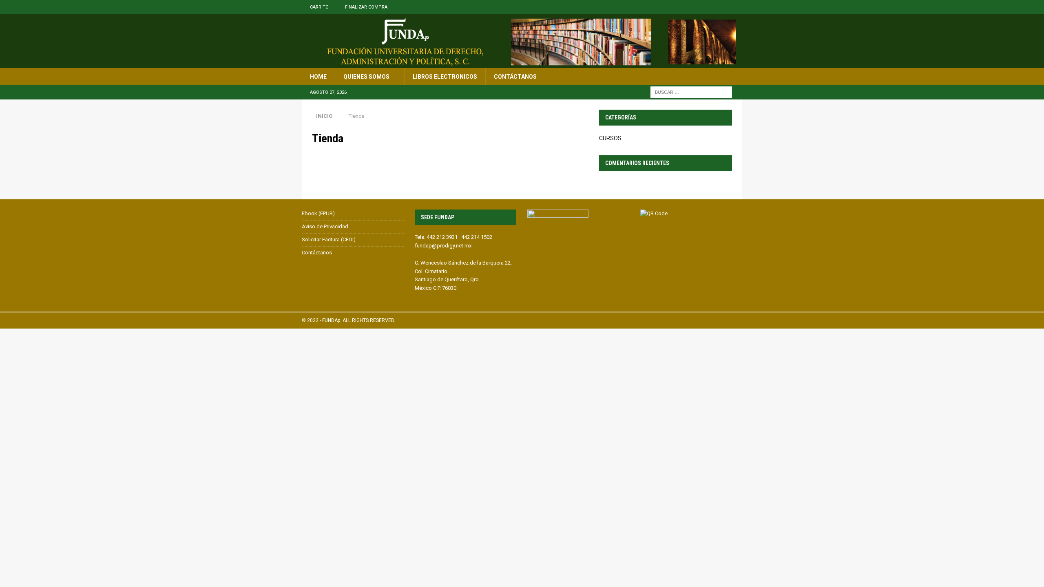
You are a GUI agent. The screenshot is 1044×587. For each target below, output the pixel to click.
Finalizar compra (366, 7)
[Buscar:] (691, 92)
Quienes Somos (366, 76)
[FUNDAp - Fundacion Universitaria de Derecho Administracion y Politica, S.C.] (522, 63)
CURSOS (610, 138)
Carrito (319, 7)
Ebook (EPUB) (318, 213)
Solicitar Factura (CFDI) (329, 239)
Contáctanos (515, 76)
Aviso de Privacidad (325, 226)
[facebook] (735, 7)
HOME (318, 76)
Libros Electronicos (445, 76)
